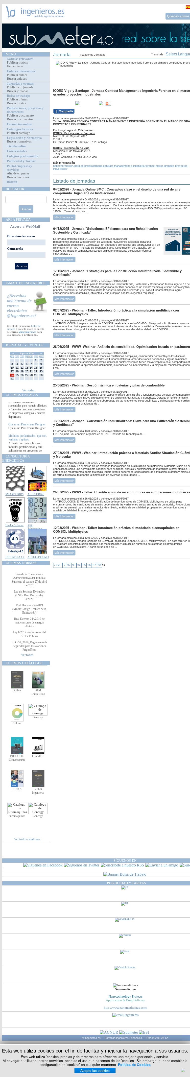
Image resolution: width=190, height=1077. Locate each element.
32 (68, 565)
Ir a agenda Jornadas (92, 54)
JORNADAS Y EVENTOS (25, 345)
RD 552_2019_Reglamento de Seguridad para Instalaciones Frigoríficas (29, 646)
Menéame (63, 103)
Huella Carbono (14, 525)
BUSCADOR (15, 189)
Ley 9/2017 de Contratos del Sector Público (29, 634)
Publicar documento (20, 115)
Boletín (12, 182)
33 (73, 565)
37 (94, 565)
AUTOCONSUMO (38, 556)
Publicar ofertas (17, 99)
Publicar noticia (17, 62)
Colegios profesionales (22, 156)
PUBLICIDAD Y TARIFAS (126, 883)
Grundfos (38, 756)
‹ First (57, 565)
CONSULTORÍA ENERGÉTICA (16, 458)
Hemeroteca (15, 66)
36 (89, 565)
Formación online (19, 124)
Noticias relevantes (20, 59)
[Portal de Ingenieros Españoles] (35, 18)
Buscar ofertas (16, 103)
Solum (17, 723)
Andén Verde (16, 403)
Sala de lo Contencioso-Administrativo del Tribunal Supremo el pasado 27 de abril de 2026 (29, 580)
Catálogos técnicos (20, 129)
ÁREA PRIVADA (18, 219)
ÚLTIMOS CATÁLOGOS (24, 663)
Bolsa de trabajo (18, 95)
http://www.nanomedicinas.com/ (125, 1007)
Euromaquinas (16, 816)
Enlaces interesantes (21, 71)
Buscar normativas (19, 141)
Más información (64, 217)
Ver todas (28, 390)
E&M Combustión (38, 692)
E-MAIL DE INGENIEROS (26, 283)
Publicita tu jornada (20, 87)
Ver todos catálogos (27, 839)
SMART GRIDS (14, 494)
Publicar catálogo (18, 133)
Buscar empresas (18, 177)
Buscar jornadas (17, 91)
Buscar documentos (20, 119)
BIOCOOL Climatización (17, 758)
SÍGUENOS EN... (127, 860)
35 (84, 565)
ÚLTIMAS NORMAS (21, 563)
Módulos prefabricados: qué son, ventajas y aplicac (27, 442)
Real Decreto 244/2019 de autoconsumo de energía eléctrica (29, 622)
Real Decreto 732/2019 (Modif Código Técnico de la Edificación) (29, 608)
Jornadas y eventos (20, 83)
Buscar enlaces (17, 78)
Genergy (38, 717)
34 (78, 565)
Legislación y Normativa (24, 138)
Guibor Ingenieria (38, 790)
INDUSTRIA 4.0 (14, 556)
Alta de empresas (18, 173)
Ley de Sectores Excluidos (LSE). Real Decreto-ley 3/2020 (29, 595)
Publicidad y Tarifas (21, 161)
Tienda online (16, 146)
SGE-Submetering (34, 527)
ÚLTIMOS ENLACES (22, 395)
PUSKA (17, 789)
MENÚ (11, 54)
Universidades (17, 151)
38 (99, 565)
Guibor (17, 690)
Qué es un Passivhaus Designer (27, 429)
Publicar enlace (17, 75)
